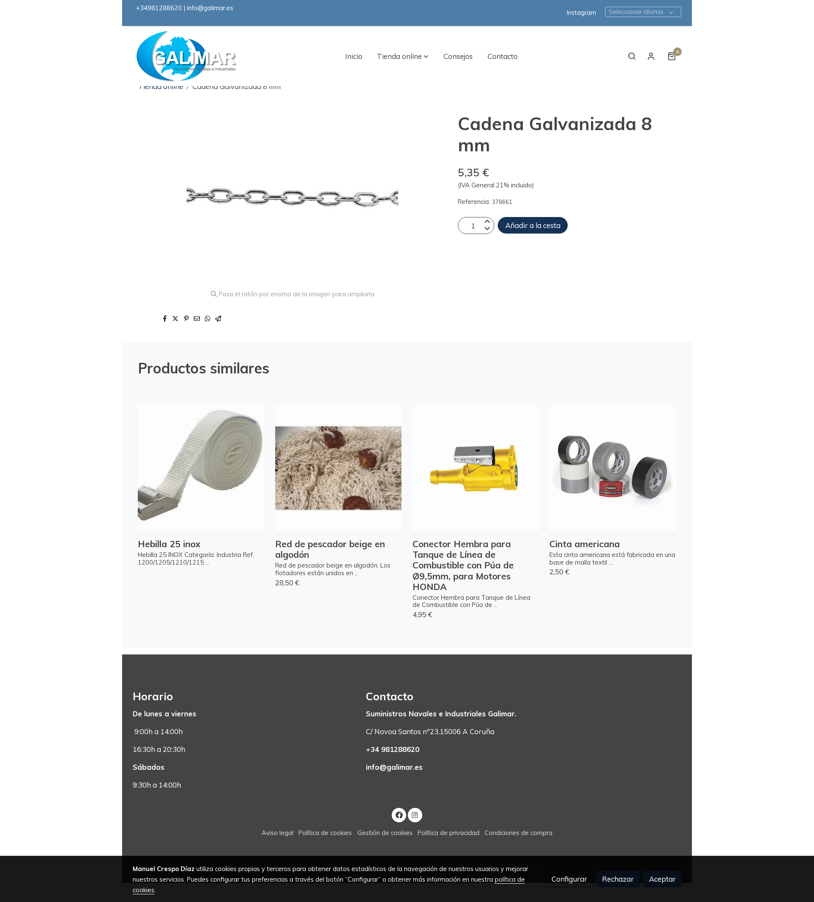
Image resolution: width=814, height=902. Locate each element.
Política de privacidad (448, 833)
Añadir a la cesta (532, 225)
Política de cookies (325, 833)
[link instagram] (415, 814)
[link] (187, 56)
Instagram (581, 12)
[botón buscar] (632, 56)
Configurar (569, 878)
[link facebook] (399, 814)
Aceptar (662, 878)
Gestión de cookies (385, 833)
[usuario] (651, 56)
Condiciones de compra (518, 833)
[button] (403, 56)
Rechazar (618, 878)
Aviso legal (277, 833)
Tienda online (160, 86)
